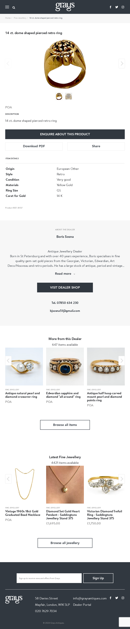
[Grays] (13, 599)
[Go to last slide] (8, 360)
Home (8, 17)
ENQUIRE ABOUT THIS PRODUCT (65, 134)
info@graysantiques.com (90, 598)
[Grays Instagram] (123, 7)
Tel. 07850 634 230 (65, 302)
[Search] (13, 7)
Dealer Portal (82, 604)
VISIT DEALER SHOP (65, 287)
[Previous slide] (8, 63)
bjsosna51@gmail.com (65, 310)
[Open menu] (7, 7)
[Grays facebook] (110, 7)
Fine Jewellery (20, 17)
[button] (59, 96)
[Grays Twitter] (117, 7)
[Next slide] (122, 63)
